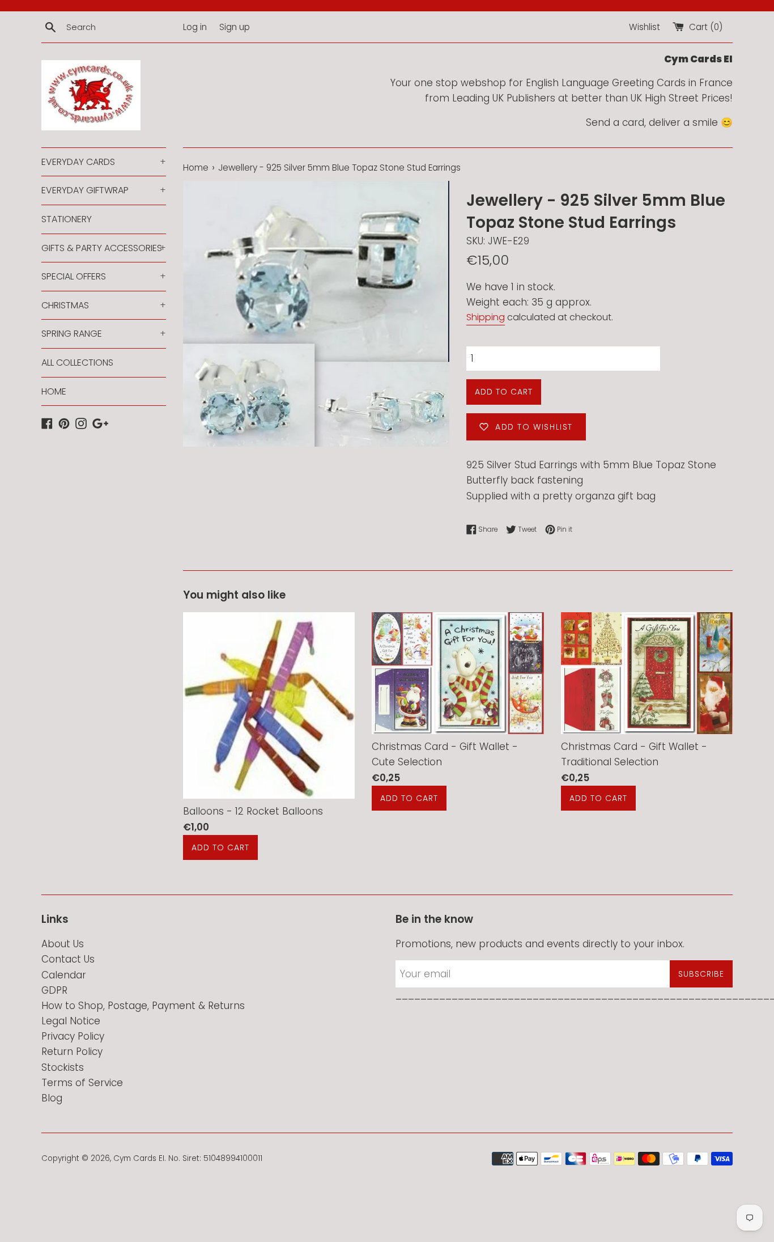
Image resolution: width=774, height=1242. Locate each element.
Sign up (234, 27)
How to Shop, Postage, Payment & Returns (143, 1005)
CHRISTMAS (103, 305)
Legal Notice (70, 1021)
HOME (53, 391)
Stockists (62, 1067)
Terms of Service (82, 1083)
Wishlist (644, 27)
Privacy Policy (72, 1036)
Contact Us (68, 959)
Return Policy (72, 1051)
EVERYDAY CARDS (103, 161)
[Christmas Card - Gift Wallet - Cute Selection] (457, 673)
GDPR (54, 990)
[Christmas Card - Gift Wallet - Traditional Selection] (647, 673)
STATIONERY (66, 219)
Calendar (63, 975)
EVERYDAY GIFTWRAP (103, 190)
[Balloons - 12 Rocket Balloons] (269, 705)
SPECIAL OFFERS (103, 276)
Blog (51, 1098)
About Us (62, 944)
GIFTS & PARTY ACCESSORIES (103, 248)
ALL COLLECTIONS (77, 362)
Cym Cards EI (138, 1158)
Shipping (485, 317)
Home (196, 167)
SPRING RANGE (103, 333)
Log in (195, 27)
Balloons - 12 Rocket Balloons (253, 812)
